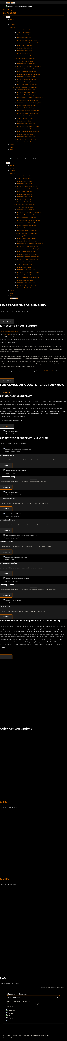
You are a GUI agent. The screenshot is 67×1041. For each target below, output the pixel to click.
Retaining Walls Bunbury (25, 118)
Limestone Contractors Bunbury (23, 116)
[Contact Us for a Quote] (33, 975)
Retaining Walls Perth (24, 32)
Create (14, 1038)
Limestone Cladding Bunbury (26, 139)
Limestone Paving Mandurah (26, 79)
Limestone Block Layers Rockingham (29, 103)
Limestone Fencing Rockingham (27, 113)
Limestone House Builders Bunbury (28, 126)
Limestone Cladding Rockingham (28, 110)
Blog (11, 147)
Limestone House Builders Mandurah (29, 66)
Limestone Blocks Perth (25, 37)
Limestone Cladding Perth (25, 53)
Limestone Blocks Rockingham (27, 95)
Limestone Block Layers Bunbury (28, 131)
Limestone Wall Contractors (46, 371)
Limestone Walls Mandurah (26, 63)
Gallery (12, 144)
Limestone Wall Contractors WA (10, 332)
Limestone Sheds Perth (24, 48)
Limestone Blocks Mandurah (26, 71)
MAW (48, 987)
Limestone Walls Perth (24, 35)
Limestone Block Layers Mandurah (28, 74)
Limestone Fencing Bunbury (26, 142)
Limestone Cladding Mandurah (27, 82)
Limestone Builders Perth (25, 45)
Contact (12, 24)
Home (12, 19)
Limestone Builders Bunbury (26, 129)
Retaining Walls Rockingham (26, 90)
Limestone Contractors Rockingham (25, 87)
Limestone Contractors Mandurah (24, 58)
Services (12, 27)
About (12, 22)
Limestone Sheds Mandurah (26, 77)
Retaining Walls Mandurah (25, 61)
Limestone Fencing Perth (25, 56)
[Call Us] (33, 799)
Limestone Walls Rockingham (26, 92)
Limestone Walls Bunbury (25, 121)
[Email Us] (33, 876)
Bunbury (7, 334)
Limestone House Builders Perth (27, 43)
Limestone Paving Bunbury (26, 136)
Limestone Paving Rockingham (27, 108)
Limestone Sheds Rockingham (27, 105)
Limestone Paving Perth (25, 50)
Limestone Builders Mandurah (27, 69)
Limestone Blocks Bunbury (26, 123)
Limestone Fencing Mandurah (27, 84)
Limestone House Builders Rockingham (30, 97)
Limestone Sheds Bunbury (25, 134)
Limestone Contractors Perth (22, 30)
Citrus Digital (60, 987)
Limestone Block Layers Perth (27, 40)
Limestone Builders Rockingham (27, 100)
